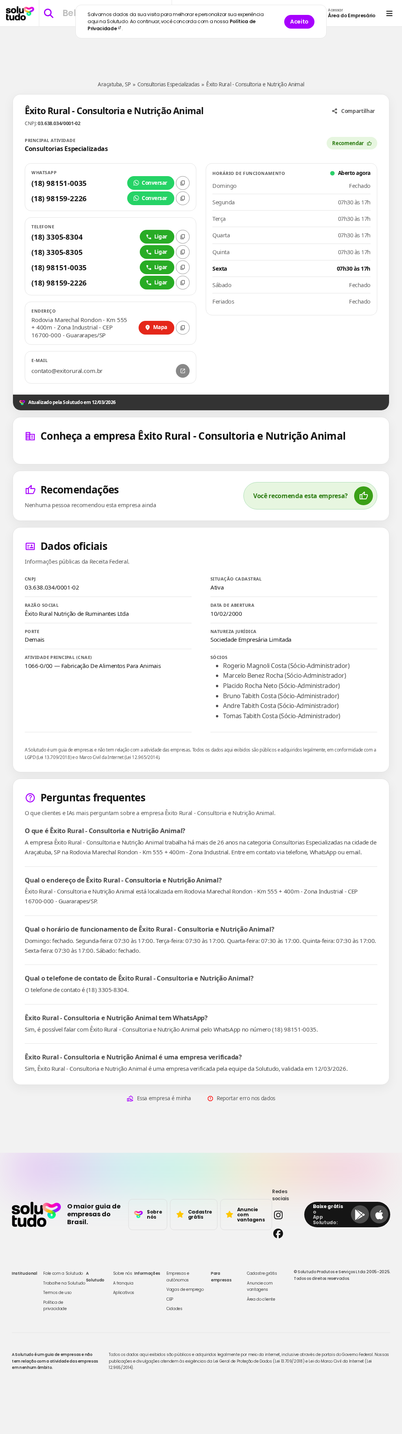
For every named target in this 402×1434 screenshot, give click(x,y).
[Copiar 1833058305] (183, 252)
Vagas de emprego (184, 1289)
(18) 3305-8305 (56, 252)
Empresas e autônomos (177, 1276)
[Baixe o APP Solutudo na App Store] (379, 1214)
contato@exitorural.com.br (66, 371)
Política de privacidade (54, 1305)
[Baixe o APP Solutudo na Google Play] (360, 1214)
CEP (169, 1299)
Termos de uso (57, 1293)
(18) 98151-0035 (59, 183)
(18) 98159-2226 (59, 198)
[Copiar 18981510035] (183, 267)
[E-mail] (183, 371)
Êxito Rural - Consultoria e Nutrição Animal (255, 84)
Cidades (174, 1309)
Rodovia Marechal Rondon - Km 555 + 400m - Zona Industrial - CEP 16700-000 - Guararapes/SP (79, 327)
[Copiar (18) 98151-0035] (183, 183)
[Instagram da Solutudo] (286, 1215)
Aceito (299, 21)
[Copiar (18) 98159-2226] (183, 198)
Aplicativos (123, 1293)
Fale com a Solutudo (62, 1273)
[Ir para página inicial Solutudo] (20, 13)
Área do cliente (261, 1299)
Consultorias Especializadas (168, 84)
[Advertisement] (201, 50)
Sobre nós (122, 1273)
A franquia (123, 1283)
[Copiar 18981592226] (183, 282)
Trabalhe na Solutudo (64, 1283)
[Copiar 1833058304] (183, 237)
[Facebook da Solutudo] (286, 1233)
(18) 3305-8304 (56, 237)
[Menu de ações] (389, 13)
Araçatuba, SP (114, 84)
